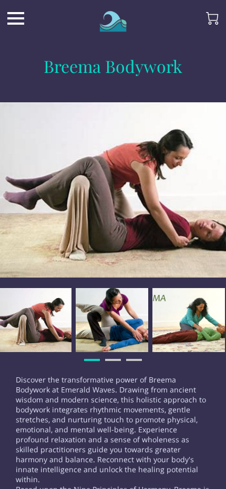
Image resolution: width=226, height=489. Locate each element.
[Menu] (15, 18)
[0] (212, 18)
